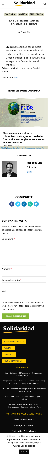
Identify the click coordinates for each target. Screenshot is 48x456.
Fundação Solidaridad (24, 425)
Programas (7, 381)
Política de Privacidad (13, 361)
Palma (44, 148)
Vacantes (7, 348)
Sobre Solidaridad (12, 373)
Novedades (9, 396)
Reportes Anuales (18, 389)
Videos (24, 399)
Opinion (39, 396)
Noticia (23, 14)
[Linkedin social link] (24, 204)
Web (4, 291)
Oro (42, 381)
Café (14, 148)
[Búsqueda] (44, 3)
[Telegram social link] (36, 204)
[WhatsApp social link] (30, 204)
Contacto (8, 354)
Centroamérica (13, 407)
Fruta (11, 383)
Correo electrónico (12, 280)
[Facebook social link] (11, 204)
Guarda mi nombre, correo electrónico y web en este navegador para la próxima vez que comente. (23, 306)
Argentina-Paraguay (24, 404)
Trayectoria (25, 373)
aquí (16, 77)
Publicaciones (29, 396)
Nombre (7, 269)
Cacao (9, 148)
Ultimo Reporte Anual (13, 341)
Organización (37, 373)
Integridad (27, 376)
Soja (37, 381)
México (32, 407)
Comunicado (30, 148)
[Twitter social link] (17, 204)
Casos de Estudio (24, 391)
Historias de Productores (36, 389)
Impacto (5, 389)
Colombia (10, 14)
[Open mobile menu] (3, 3)
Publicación (36, 14)
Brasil (36, 404)
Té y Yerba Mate (32, 383)
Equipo (19, 376)
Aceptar (24, 452)
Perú (39, 407)
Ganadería (23, 381)
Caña (23, 383)
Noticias (19, 396)
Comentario (8, 238)
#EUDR (3, 148)
